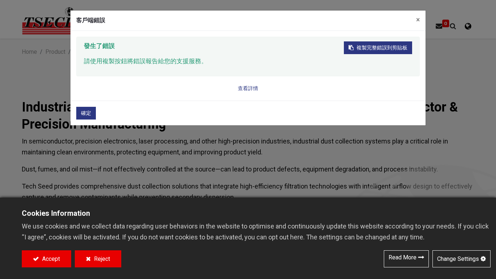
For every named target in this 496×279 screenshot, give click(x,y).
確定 (86, 113)
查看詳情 (248, 88)
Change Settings (458, 258)
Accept (50, 258)
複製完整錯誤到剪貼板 (382, 47)
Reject (101, 258)
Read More (402, 257)
